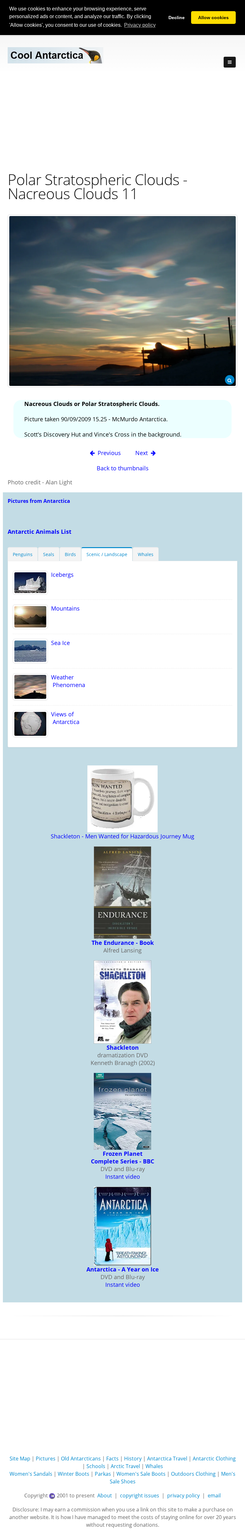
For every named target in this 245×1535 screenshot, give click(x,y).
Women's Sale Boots (141, 1473)
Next (142, 453)
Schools (95, 1466)
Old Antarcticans (81, 1458)
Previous (109, 453)
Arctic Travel (125, 1466)
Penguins (23, 554)
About (104, 1495)
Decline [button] (176, 17)
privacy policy (183, 1495)
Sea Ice (59, 643)
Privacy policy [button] (140, 25)
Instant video (122, 1176)
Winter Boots (73, 1473)
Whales (145, 554)
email (214, 1495)
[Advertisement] (122, 121)
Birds (70, 554)
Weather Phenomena (66, 681)
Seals (48, 554)
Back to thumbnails (123, 468)
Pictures (46, 1458)
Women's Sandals (31, 1473)
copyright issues (139, 1495)
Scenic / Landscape (106, 554)
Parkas (103, 1473)
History (133, 1458)
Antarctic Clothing (214, 1458)
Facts (112, 1458)
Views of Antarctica (63, 718)
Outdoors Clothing (193, 1473)
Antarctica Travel (167, 1458)
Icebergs (61, 574)
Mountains (64, 608)
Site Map (20, 1458)
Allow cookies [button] (213, 17)
